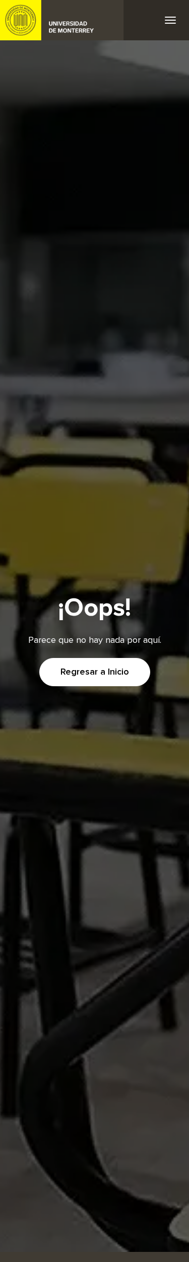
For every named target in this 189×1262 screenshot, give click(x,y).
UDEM (62, 20)
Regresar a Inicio (94, 672)
